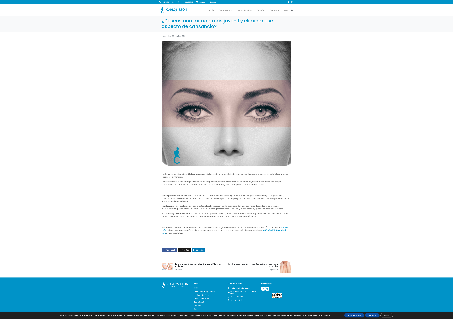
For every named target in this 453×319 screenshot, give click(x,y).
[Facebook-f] (288, 2)
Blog (285, 10)
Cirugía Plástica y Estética (204, 291)
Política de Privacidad (322, 315)
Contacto (274, 10)
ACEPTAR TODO (354, 315)
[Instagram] (292, 2)
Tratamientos (225, 10)
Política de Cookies (305, 315)
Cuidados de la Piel (202, 298)
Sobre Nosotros (244, 10)
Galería (260, 10)
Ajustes (386, 315)
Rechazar (372, 315)
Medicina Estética (201, 295)
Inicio (211, 10)
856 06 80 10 (269, 230)
